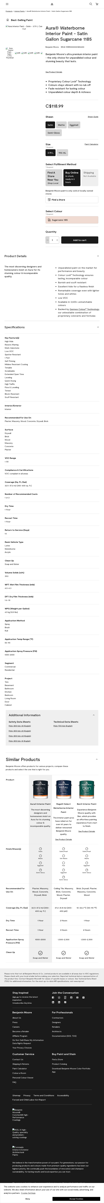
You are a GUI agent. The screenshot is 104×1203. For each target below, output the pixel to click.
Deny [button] (27, 1199)
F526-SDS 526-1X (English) (19, 741)
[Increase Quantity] (57, 240)
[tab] (10, 53)
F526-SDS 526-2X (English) (20, 731)
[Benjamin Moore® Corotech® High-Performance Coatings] (24, 1114)
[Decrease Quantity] (47, 240)
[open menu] (7, 4)
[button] (91, 4)
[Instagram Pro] (65, 998)
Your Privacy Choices (22, 1047)
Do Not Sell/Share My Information (28, 1040)
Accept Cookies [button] (76, 1199)
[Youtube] (71, 998)
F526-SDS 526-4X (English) (20, 736)
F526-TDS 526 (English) (63, 726)
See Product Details (54, 72)
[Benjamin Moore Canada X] (83, 998)
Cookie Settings (28, 1193)
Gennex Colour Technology (84, 309)
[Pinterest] (77, 998)
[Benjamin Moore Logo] (52, 4)
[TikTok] (65, 1002)
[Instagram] (59, 998)
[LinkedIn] (59, 1002)
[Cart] (97, 4)
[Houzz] (53, 1002)
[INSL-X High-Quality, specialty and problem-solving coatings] (24, 1133)
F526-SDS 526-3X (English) (20, 726)
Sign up (15, 997)
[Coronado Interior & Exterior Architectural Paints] (24, 1150)
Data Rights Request (21, 1043)
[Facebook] (53, 998)
